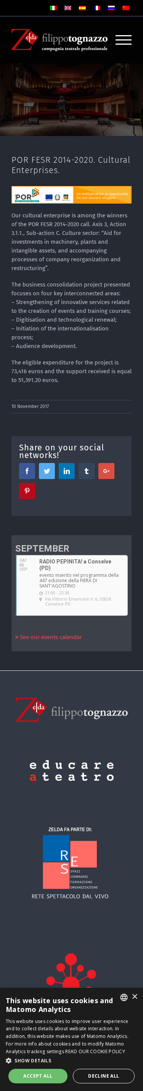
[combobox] (124, 997)
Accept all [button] (37, 1076)
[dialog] (71, 1039)
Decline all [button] (103, 1076)
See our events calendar (48, 637)
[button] (71, 1060)
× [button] (134, 997)
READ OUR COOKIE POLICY (95, 1051)
